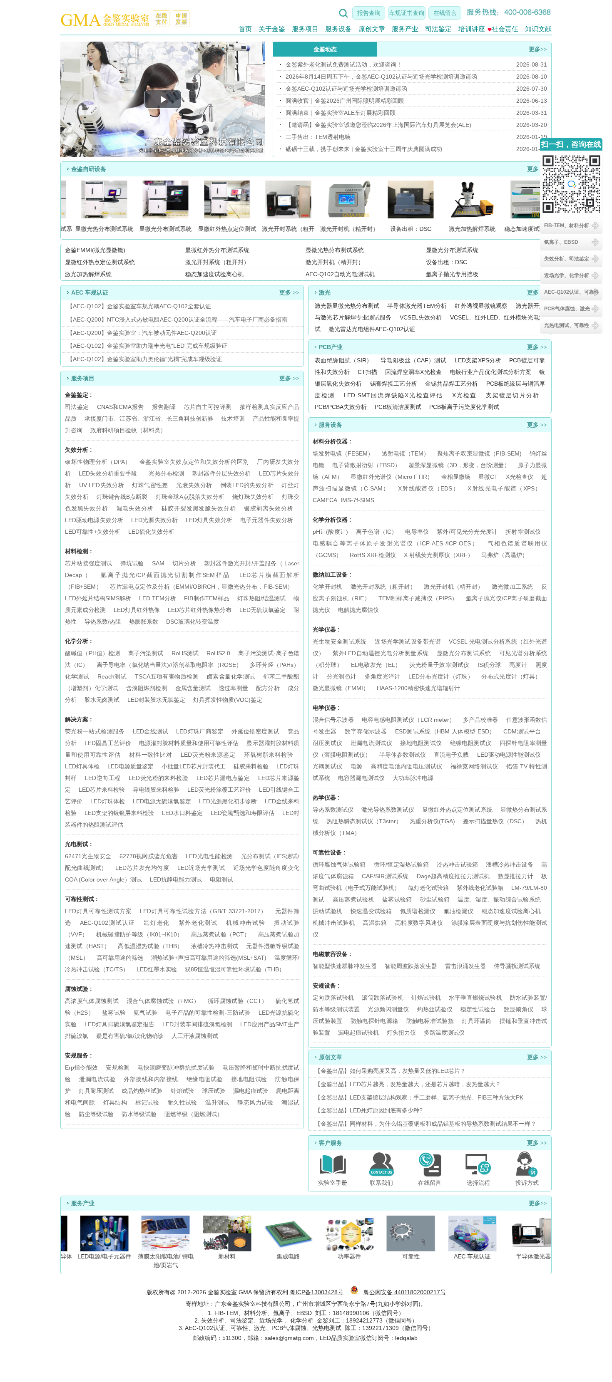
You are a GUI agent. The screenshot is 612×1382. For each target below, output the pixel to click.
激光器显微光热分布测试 (347, 305)
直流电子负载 (451, 754)
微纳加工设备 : (332, 574)
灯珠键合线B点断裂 (122, 496)
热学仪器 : (326, 797)
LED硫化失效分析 (151, 531)
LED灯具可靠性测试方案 (98, 911)
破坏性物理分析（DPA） (98, 461)
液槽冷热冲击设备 (509, 864)
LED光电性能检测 (209, 856)
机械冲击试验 (245, 922)
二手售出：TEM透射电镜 (318, 137)
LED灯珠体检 (107, 801)
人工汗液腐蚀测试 (195, 1036)
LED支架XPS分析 (478, 360)
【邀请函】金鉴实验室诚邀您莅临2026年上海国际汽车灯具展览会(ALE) (378, 124)
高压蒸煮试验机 (353, 899)
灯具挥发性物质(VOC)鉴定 (227, 699)
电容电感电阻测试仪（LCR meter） (408, 719)
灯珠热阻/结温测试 (261, 598)
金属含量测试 (193, 688)
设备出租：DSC (446, 262)
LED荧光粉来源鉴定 (208, 754)
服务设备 (338, 28)
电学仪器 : (326, 707)
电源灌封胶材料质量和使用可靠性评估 (189, 743)
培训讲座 (471, 28)
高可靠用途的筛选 (120, 957)
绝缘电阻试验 (205, 1079)
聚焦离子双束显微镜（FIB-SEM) (479, 453)
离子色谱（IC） (376, 531)
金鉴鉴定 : (78, 394)
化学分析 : (78, 641)
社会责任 (505, 28)
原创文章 (371, 28)
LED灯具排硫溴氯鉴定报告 (119, 1024)
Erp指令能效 (81, 1067)
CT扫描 (367, 372)
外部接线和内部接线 (151, 1079)
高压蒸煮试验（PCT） (220, 934)
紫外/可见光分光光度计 (467, 531)
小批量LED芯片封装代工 (193, 766)
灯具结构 (115, 1102)
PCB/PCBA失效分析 (341, 407)
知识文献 (538, 28)
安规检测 (117, 1067)
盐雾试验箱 (398, 899)
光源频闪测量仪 (388, 1009)
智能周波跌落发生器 (411, 966)
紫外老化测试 (198, 922)
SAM (158, 563)
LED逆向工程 (102, 778)
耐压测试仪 (328, 743)
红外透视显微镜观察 (481, 305)
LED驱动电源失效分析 (94, 520)
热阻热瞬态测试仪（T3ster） (364, 821)
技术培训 (232, 418)
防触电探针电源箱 (374, 1021)
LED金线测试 (150, 731)
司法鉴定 (438, 28)
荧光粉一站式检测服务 (95, 731)
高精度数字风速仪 (419, 922)
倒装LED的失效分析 (247, 485)
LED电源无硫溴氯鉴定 (162, 801)
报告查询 (369, 13)
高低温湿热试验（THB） (150, 946)
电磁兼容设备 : (332, 954)
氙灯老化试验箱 (428, 887)
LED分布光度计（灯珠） (440, 676)
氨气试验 (145, 1012)
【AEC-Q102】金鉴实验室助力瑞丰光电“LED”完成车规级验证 (147, 345)
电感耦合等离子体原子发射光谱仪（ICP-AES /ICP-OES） (396, 543)
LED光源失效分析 (154, 520)
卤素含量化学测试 (231, 676)
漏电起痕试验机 (358, 1032)
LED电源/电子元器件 (98, 1256)
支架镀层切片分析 (512, 395)
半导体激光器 (527, 1256)
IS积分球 (489, 664)
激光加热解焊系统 (88, 274)
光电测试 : (78, 844)
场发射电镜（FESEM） (343, 453)
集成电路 (282, 1256)
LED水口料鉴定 (182, 813)
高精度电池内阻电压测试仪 (406, 766)
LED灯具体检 (82, 766)
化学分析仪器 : (332, 519)
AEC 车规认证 (466, 1256)
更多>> (538, 49)
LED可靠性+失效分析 (92, 531)
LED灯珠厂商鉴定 (200, 731)
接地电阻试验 (249, 1079)
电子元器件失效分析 (266, 520)
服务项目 (305, 28)
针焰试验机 (426, 997)
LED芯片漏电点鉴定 (223, 778)
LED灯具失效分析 (209, 520)
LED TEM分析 (157, 598)
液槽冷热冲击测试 (215, 946)
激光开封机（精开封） (335, 262)
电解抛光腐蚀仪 (358, 610)
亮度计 (518, 664)
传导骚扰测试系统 (517, 966)
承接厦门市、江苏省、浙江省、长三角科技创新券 (149, 418)
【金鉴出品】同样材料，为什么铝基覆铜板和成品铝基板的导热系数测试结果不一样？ (425, 1123)
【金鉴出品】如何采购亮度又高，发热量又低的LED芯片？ (390, 1070)
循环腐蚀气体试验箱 (339, 864)
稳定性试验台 (478, 1009)
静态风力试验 (255, 1102)
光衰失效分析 (194, 485)
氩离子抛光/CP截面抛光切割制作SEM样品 (165, 575)
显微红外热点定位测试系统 (100, 262)
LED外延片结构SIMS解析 (98, 598)
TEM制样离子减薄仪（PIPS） (418, 598)
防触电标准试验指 (430, 1021)
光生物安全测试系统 (340, 641)
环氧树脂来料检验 (268, 754)
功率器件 (344, 1256)
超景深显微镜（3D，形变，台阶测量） (459, 465)
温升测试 (217, 1102)
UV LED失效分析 (101, 485)
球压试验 (213, 1090)
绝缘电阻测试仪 (471, 743)
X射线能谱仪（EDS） (428, 488)
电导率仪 (417, 531)
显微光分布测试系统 (452, 250)
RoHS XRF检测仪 (373, 555)
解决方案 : (78, 719)
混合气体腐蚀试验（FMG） (163, 1001)
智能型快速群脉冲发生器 (345, 966)
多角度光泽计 (383, 676)
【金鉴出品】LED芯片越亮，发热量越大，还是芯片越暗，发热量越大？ (408, 1084)
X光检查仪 (519, 476)
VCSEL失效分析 (421, 317)
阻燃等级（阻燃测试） (193, 1114)
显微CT (488, 476)
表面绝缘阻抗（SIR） (344, 360)
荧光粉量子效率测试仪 (439, 664)
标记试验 (147, 1102)
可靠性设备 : (329, 852)
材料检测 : (78, 551)
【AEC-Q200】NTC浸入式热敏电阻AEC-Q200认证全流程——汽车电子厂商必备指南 (177, 319)
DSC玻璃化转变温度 (192, 621)
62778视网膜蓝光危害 (148, 856)
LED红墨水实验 (157, 969)
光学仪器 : (326, 629)
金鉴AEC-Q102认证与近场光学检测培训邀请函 (346, 88)
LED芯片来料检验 (102, 789)
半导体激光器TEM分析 (417, 305)
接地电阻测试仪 (421, 743)
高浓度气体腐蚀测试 (92, 1001)
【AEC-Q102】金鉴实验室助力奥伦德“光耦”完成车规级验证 (144, 359)
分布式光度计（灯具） (511, 676)
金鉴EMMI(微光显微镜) (95, 250)
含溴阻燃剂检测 (146, 688)
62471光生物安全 (88, 856)
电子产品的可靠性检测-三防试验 (207, 1012)
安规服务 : (78, 1055)
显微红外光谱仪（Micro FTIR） (392, 476)
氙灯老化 (157, 922)
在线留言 (445, 13)
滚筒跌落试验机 (382, 997)
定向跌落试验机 (333, 997)
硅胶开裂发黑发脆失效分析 (199, 508)
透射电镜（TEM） (405, 453)
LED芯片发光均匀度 (142, 867)
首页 (245, 28)
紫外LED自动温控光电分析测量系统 (380, 653)
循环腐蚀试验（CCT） (238, 1001)
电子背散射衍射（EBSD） (366, 465)
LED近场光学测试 (201, 867)
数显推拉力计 (515, 876)
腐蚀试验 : (78, 989)
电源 (357, 766)
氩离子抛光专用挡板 (452, 274)
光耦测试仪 (328, 766)
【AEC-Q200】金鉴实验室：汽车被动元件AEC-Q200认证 (142, 332)
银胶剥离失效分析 (268, 508)
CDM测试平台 (522, 731)
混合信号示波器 (333, 719)
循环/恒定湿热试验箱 (402, 864)
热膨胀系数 (143, 621)
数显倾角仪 (518, 1009)
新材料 (221, 1256)
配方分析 (268, 688)
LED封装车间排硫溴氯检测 (197, 1024)
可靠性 (405, 1256)
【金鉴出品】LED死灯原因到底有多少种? (369, 1110)
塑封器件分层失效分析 (221, 473)
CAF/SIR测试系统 (385, 876)
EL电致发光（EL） (376, 664)
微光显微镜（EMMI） (341, 688)
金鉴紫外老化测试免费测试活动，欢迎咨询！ (344, 64)
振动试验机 (327, 911)
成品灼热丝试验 (142, 1090)
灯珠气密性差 (150, 485)
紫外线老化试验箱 (481, 887)
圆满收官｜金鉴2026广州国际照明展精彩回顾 (345, 100)
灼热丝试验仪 (435, 1009)
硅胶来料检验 (251, 766)
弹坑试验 (132, 563)
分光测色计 (342, 676)
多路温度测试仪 (444, 1032)
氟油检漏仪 (458, 911)
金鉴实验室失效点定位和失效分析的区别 (194, 461)
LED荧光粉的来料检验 (158, 778)
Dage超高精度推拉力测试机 (453, 876)
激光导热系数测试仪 (387, 809)
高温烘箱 (375, 922)
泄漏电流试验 (97, 1079)
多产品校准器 (480, 719)
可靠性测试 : (81, 899)
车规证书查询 (406, 13)
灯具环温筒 (477, 1021)
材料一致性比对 (150, 754)
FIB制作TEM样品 (206, 598)
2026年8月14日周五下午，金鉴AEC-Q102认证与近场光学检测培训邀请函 (381, 76)
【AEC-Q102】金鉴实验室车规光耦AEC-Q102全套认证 (139, 306)
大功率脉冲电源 (413, 778)
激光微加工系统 (512, 586)
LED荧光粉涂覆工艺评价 (219, 789)
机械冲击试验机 (334, 922)
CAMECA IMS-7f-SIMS (343, 500)
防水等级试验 (139, 1114)
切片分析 (184, 563)
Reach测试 (112, 676)
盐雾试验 (114, 1012)
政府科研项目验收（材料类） (128, 430)
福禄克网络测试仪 (474, 766)
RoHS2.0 (218, 653)
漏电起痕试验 (250, 1090)
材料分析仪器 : (332, 441)
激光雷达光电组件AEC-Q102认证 (371, 329)
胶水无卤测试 (102, 699)
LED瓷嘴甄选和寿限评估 (242, 813)
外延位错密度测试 (255, 731)
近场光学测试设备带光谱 (408, 641)
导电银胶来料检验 (156, 789)
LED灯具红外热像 (137, 610)
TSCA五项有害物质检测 (167, 676)
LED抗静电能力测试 (176, 879)
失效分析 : (78, 449)
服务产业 (405, 28)
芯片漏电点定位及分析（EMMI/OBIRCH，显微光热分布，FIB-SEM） (201, 586)
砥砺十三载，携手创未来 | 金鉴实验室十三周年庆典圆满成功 (364, 149)
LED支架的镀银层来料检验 (119, 813)
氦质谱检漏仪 (418, 911)
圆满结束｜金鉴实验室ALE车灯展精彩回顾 (341, 112)
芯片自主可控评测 (208, 407)
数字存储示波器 (366, 731)
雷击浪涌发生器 (465, 966)
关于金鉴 (272, 28)
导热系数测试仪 (333, 809)
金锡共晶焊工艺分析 (451, 383)
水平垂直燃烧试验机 (475, 997)
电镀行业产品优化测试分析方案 (490, 372)
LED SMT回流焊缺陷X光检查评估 (393, 395)
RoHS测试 (185, 653)
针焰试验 (182, 1090)
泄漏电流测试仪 (371, 743)
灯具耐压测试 (96, 1090)
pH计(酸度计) (330, 531)
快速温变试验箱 (371, 911)
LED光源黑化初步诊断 (228, 801)
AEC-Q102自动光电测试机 (340, 274)
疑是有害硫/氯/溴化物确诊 (130, 1036)
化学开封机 (328, 586)
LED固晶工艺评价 (108, 743)
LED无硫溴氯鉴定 (262, 610)
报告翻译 (164, 407)
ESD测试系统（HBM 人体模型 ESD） (445, 731)
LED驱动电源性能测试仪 (509, 754)
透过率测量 (233, 688)
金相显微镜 (455, 476)
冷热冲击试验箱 (457, 864)
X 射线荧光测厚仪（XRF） (438, 555)
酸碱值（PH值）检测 (92, 653)
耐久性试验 (182, 1102)
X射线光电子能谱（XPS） (504, 488)
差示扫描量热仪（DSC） (495, 821)
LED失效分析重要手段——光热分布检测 (131, 473)
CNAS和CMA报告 (120, 407)
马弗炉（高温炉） (504, 555)
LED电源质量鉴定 (130, 766)
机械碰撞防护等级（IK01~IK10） (139, 934)
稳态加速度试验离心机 (214, 274)
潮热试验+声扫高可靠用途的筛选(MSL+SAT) (208, 957)
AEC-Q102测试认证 (107, 922)
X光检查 (464, 395)
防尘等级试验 (96, 1114)
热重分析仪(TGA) (432, 821)
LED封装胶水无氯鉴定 (156, 699)
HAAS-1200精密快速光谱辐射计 (418, 688)
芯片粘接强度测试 (88, 563)
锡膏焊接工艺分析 (393, 383)
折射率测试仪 (523, 531)
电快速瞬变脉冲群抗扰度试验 (175, 1067)
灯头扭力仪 (401, 1032)
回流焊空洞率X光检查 (413, 372)
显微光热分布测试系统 (335, 250)
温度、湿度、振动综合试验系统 (499, 899)
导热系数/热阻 (103, 621)
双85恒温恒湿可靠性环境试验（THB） (235, 969)
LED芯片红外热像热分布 (199, 610)
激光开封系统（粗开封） (217, 262)
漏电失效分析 (135, 508)
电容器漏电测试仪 (361, 778)
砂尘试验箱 (436, 899)
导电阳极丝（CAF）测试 (413, 360)
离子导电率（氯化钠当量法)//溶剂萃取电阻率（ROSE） (169, 664)
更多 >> (537, 169)
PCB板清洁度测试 (398, 407)
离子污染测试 (146, 653)
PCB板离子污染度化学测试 (464, 407)
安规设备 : (326, 985)
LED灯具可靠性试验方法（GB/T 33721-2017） (203, 911)
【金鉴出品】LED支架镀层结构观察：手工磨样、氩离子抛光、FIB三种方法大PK (419, 1097)
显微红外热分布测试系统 (217, 250)
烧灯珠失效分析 (253, 496)
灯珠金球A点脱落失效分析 (190, 496)
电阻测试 (221, 879)
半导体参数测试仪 (402, 754)
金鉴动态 (325, 49)
